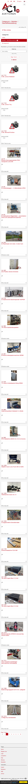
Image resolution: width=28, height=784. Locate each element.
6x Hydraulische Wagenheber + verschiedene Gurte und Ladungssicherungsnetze (13, 216)
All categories (5, 43)
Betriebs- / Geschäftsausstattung (10, 22)
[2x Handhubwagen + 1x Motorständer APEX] (14, 180)
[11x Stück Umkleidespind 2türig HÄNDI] (14, 375)
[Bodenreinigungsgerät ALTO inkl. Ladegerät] (14, 682)
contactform (3, 755)
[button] (8, 1)
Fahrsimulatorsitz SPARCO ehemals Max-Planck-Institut (12, 634)
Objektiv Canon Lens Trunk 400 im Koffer (12, 467)
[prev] (20, 57)
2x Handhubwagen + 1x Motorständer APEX (13, 188)
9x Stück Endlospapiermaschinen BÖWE (12, 355)
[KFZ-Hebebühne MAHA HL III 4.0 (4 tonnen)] (14, 431)
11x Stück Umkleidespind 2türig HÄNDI (12, 383)
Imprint (2, 767)
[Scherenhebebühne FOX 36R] (14, 543)
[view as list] (12, 59)
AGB (2, 771)
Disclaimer (3, 769)
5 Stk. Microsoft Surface (7, 132)
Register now (4, 751)
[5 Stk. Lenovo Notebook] (14, 69)
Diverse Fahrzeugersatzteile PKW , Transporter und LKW (10, 160)
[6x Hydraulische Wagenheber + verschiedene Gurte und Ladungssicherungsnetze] (14, 208)
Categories (5, 35)
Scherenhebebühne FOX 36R (9, 550)
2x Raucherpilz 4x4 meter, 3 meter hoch (12, 244)
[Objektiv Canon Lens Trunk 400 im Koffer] (14, 459)
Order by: (14, 49)
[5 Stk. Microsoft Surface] (14, 125)
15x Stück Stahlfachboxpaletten (10, 327)
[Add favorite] (26, 87)
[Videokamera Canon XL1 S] (14, 487)
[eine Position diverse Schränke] (14, 264)
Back (4, 37)
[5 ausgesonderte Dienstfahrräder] (14, 515)
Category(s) (6, 21)
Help (2, 757)
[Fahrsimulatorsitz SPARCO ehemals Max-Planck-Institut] (14, 626)
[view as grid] (13, 59)
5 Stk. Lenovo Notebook (7, 76)
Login (2, 753)
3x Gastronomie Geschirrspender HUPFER (13, 299)
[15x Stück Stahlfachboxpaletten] (14, 320)
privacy (2, 773)
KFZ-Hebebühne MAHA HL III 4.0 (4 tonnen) (13, 439)
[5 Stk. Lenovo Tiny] (14, 97)
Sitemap (3, 760)
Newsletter (3, 762)
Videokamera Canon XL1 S (8, 494)
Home (2, 749)
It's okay (23, 781)
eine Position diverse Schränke (9, 271)
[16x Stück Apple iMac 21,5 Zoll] (14, 571)
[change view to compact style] (15, 59)
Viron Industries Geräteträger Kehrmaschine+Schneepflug (9, 662)
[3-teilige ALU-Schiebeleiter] (14, 710)
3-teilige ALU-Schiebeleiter (8, 717)
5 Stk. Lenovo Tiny (6, 104)
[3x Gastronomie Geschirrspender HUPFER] (14, 292)
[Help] (11, 1)
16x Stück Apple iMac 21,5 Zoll (9, 578)
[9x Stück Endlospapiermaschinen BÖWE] (14, 348)
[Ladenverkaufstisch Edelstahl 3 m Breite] (14, 403)
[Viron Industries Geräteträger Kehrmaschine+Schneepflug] (14, 654)
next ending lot (22, 27)
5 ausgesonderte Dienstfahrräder (10, 522)
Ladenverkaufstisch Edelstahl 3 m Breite (12, 411)
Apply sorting (14, 53)
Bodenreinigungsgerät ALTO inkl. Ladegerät (13, 689)
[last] (20, 734)
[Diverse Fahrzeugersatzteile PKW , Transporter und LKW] (14, 153)
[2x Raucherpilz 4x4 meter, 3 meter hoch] (14, 236)
